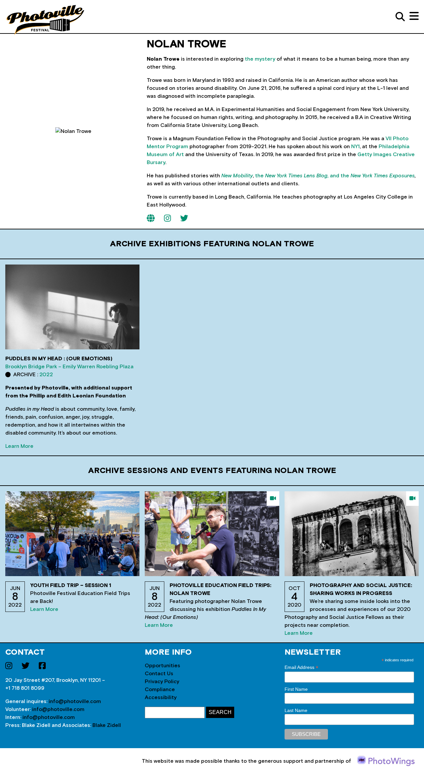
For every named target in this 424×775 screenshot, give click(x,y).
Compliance (160, 689)
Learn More (19, 446)
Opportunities (162, 665)
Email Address (301, 667)
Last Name (296, 710)
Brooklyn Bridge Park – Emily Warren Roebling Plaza (69, 366)
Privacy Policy (162, 681)
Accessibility (161, 697)
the (292, 175)
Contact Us (159, 673)
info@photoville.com (75, 701)
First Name (296, 689)
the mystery (260, 59)
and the (372, 175)
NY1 (355, 146)
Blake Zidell (106, 725)
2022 (46, 374)
